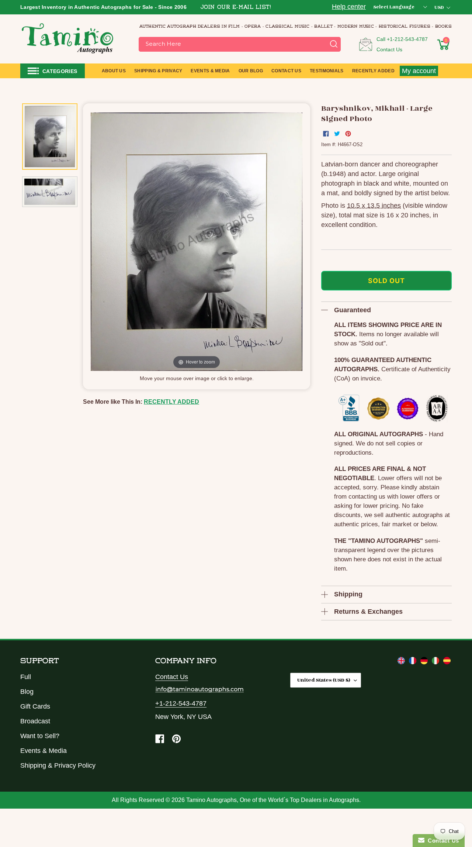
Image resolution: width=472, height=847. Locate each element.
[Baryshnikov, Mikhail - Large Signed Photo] (49, 136)
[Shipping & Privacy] (402, 662)
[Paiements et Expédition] (413, 662)
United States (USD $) (323, 680)
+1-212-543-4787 (407, 39)
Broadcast (35, 721)
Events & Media (43, 750)
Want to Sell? (39, 736)
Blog (27, 691)
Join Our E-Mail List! (236, 7)
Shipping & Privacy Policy (58, 765)
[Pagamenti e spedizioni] (436, 662)
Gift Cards (35, 706)
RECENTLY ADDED (171, 402)
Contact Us (389, 49)
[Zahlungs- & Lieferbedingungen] (425, 662)
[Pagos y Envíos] (447, 662)
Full (25, 677)
